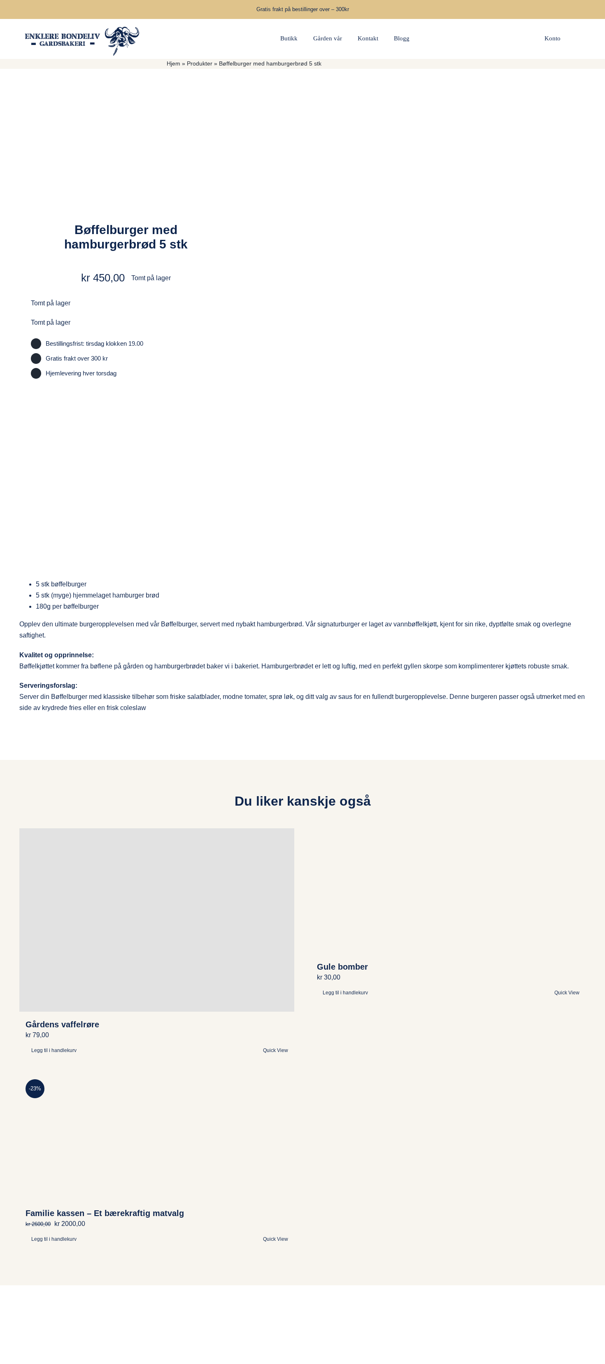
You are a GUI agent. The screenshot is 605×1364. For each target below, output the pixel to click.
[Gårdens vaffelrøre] (156, 920)
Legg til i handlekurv (345, 993)
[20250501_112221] (431, 302)
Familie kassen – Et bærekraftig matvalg (105, 1213)
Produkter (199, 63)
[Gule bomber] (448, 891)
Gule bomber (342, 966)
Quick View (566, 993)
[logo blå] (83, 22)
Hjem (173, 63)
